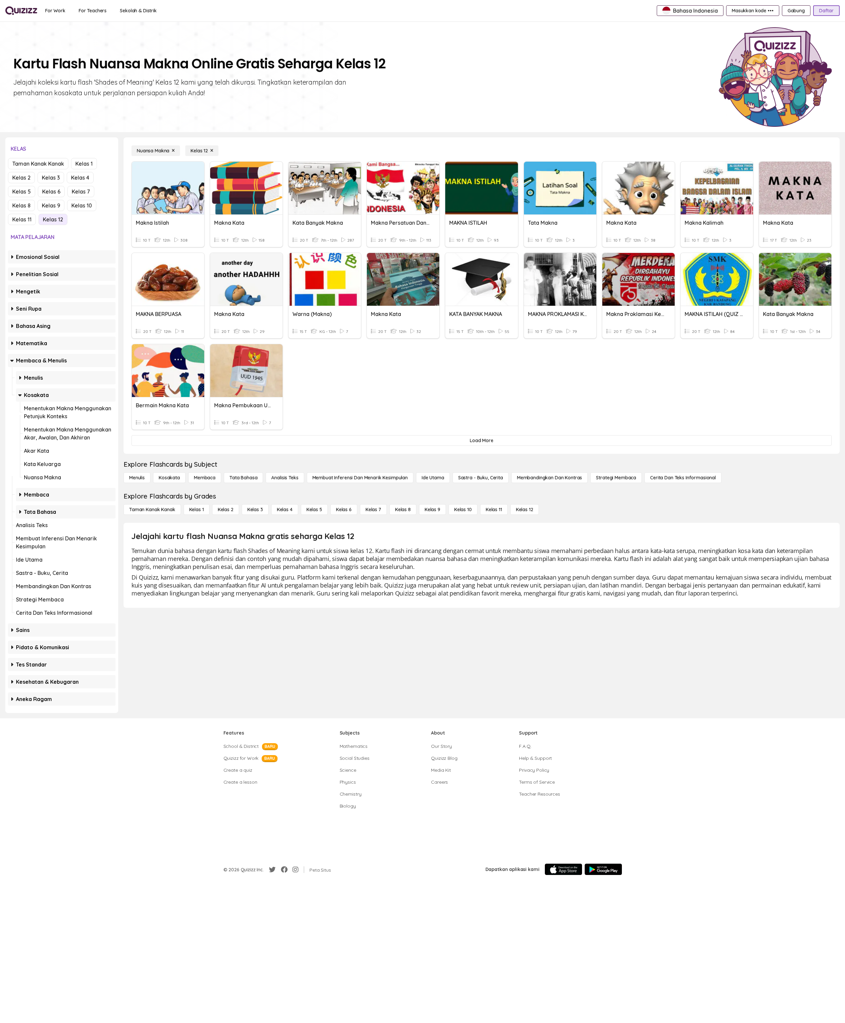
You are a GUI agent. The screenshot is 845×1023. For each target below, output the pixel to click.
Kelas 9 (51, 205)
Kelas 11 (22, 219)
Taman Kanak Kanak (38, 163)
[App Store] (563, 869)
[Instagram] (295, 869)
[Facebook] (284, 869)
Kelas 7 (81, 191)
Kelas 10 (81, 205)
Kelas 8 (21, 205)
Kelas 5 (21, 191)
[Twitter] (272, 869)
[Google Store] (603, 869)
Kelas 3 (51, 177)
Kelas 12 (53, 219)
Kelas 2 (21, 177)
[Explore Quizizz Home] (21, 10)
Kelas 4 (80, 177)
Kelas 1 (84, 163)
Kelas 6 (51, 191)
